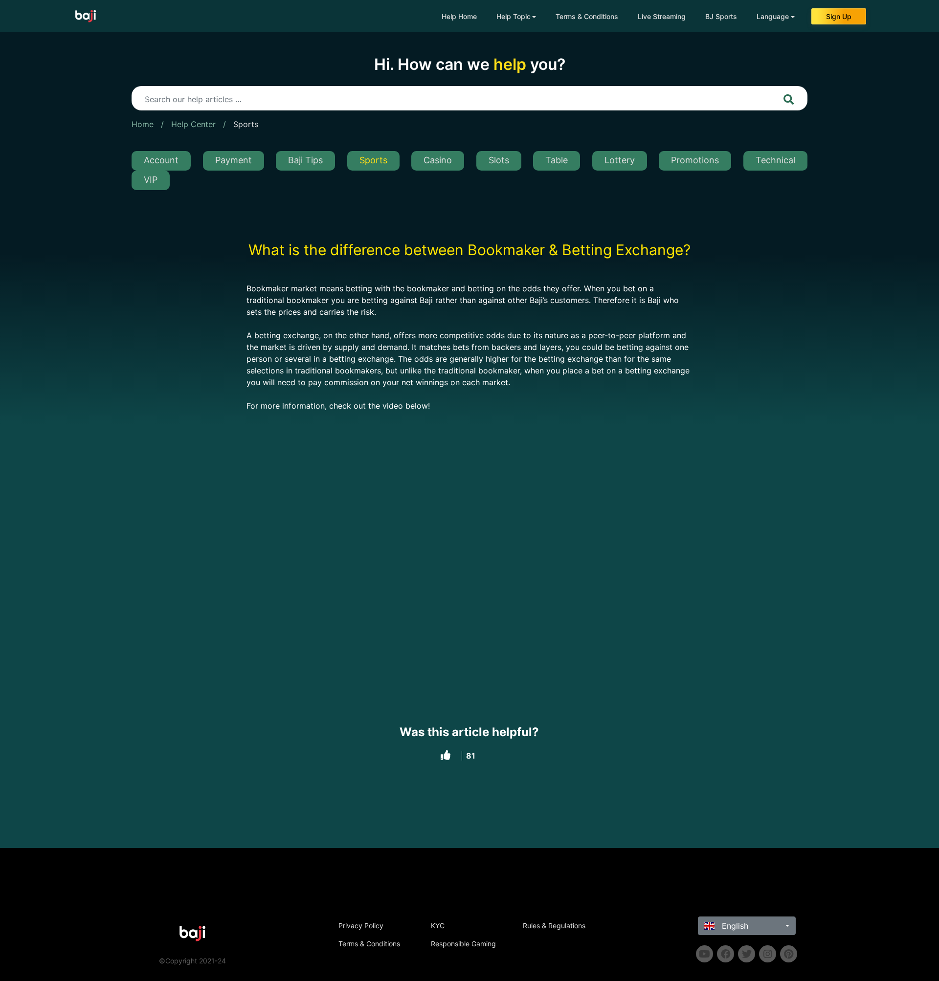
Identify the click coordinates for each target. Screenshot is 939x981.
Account (161, 160)
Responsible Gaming (463, 943)
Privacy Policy (360, 925)
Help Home (459, 16)
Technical (775, 160)
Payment (233, 160)
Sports (245, 124)
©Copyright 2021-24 (192, 961)
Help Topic (513, 16)
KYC (438, 925)
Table (556, 160)
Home (143, 124)
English (733, 926)
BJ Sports (721, 16)
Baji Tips (305, 160)
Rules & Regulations (554, 925)
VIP (150, 179)
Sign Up (838, 16)
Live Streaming (662, 16)
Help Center (193, 124)
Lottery (619, 160)
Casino (438, 160)
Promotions (695, 160)
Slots (499, 160)
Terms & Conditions (587, 16)
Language (773, 16)
